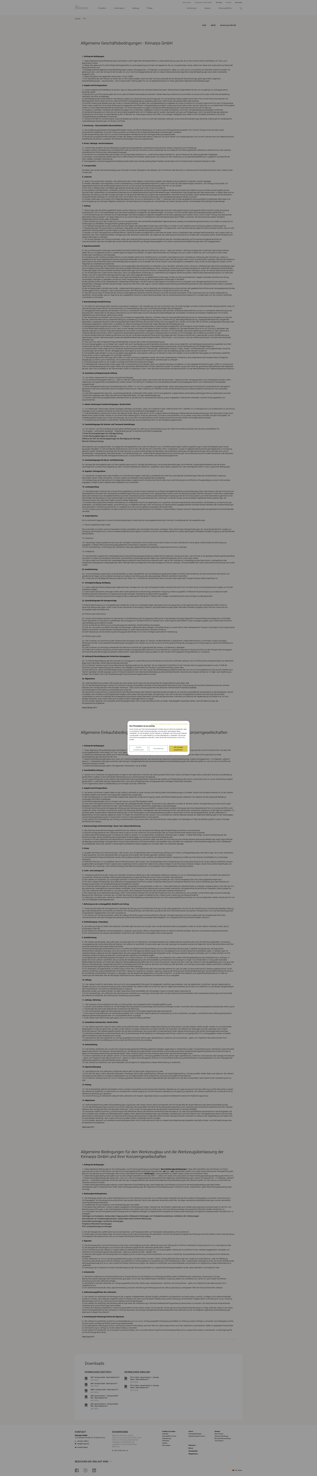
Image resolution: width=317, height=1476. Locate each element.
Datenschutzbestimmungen (161, 724)
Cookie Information (180, 724)
